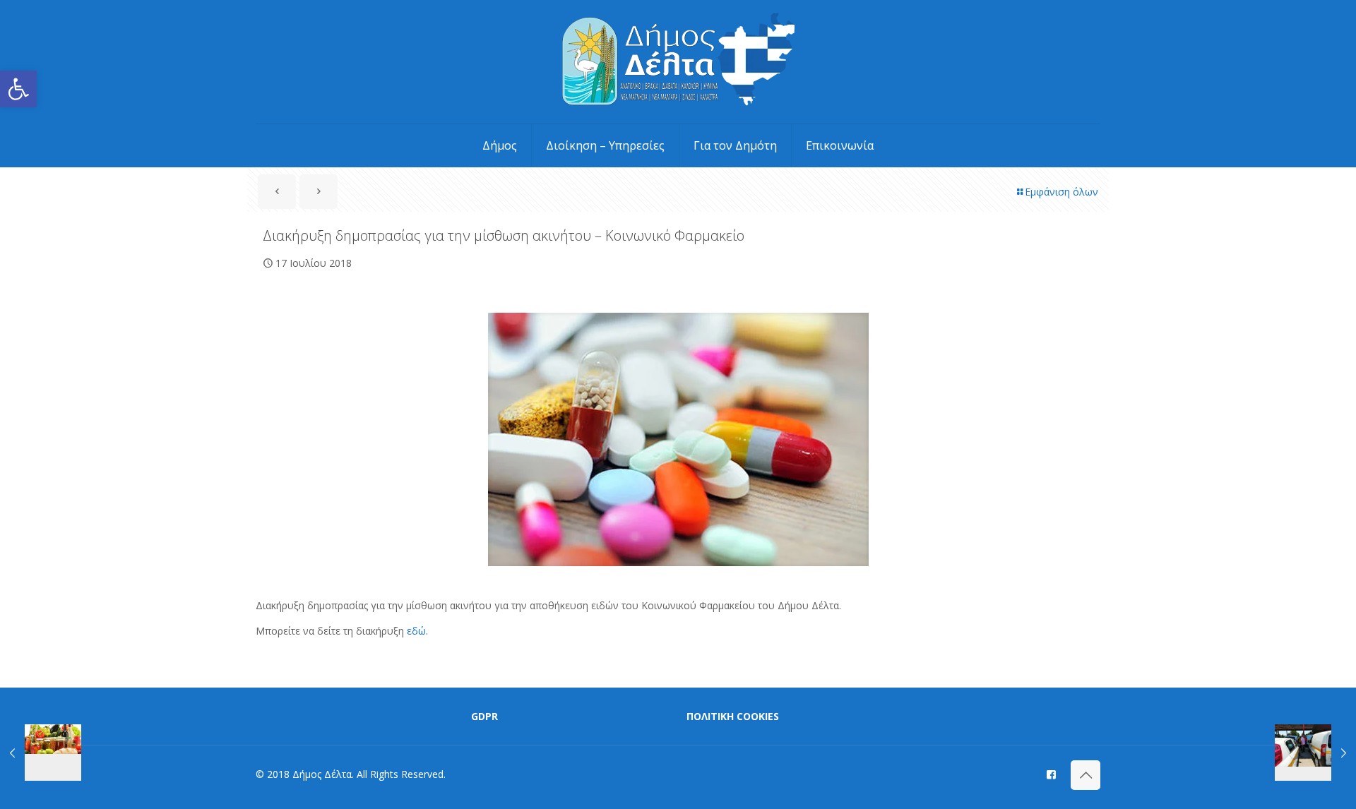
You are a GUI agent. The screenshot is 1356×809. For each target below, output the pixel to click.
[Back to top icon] (1085, 775)
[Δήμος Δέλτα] (678, 62)
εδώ (416, 630)
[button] (18, 89)
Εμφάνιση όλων (1061, 191)
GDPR (484, 716)
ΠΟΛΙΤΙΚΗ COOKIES (732, 716)
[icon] (1051, 774)
